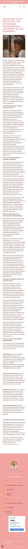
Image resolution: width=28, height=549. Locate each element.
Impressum (22, 547)
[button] (2, 546)
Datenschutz (15, 547)
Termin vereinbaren (14, 477)
